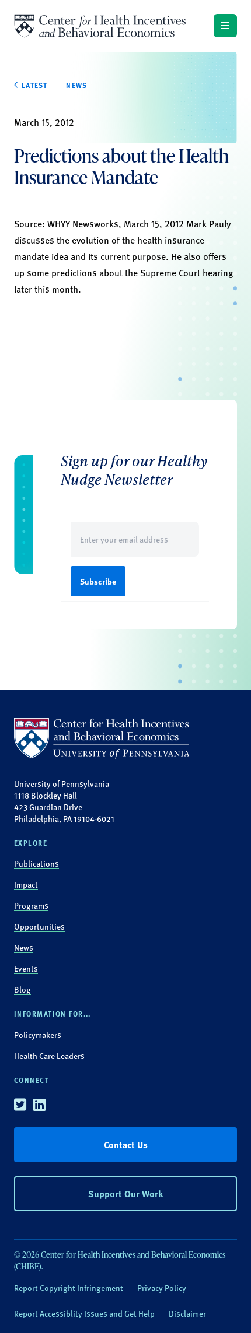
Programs (31, 905)
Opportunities (39, 926)
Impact (26, 884)
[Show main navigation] (225, 25)
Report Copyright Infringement (68, 1287)
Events (26, 968)
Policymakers (37, 1034)
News (23, 947)
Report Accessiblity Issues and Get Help (84, 1313)
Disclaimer (187, 1313)
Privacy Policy (161, 1287)
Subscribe (98, 581)
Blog (22, 989)
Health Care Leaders (49, 1055)
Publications (36, 863)
